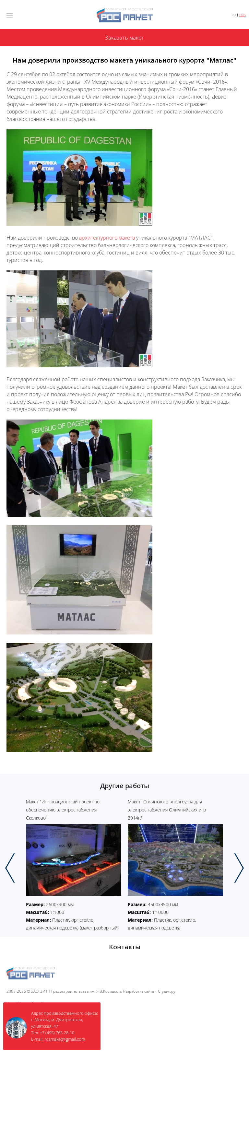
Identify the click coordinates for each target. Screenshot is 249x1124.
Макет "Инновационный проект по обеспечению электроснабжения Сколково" (63, 810)
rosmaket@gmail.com (64, 1039)
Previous (10, 868)
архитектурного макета (107, 237)
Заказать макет (124, 37)
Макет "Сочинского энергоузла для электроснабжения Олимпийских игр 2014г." (167, 810)
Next (239, 868)
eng (242, 15)
